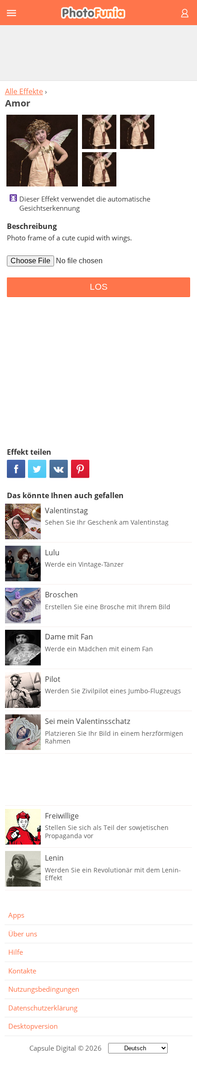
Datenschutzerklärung (42, 1007)
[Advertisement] (98, 52)
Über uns (22, 933)
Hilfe (15, 952)
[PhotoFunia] (97, 12)
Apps (16, 915)
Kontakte (22, 970)
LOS (99, 287)
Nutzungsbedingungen (43, 989)
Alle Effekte (24, 91)
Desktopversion (33, 1026)
